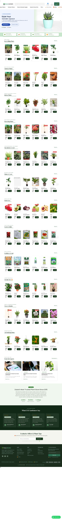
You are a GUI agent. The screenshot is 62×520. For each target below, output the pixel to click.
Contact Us (29, 449)
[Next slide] (60, 21)
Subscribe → (39, 438)
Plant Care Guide (30, 455)
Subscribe (54, 455)
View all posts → (55, 358)
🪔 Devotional (48, 7)
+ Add (37, 57)
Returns (28, 452)
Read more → (7, 379)
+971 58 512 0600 (22, 464)
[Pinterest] (3, 456)
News (39, 449)
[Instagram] (7, 456)
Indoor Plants (19, 449)
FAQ (28, 453)
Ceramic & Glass (15, 24)
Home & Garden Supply (22, 7)
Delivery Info (29, 450)
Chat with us (57, 517)
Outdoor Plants (11, 7)
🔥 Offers (18, 456)
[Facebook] (5, 456)
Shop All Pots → (6, 24)
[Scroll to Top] (60, 514)
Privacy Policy (40, 450)
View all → (56, 40)
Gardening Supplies (20, 452)
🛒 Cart (56, 4)
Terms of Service (41, 453)
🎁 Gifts (55, 7)
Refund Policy (40, 452)
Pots (42, 7)
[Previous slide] (2, 21)
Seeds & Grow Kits (34, 7)
